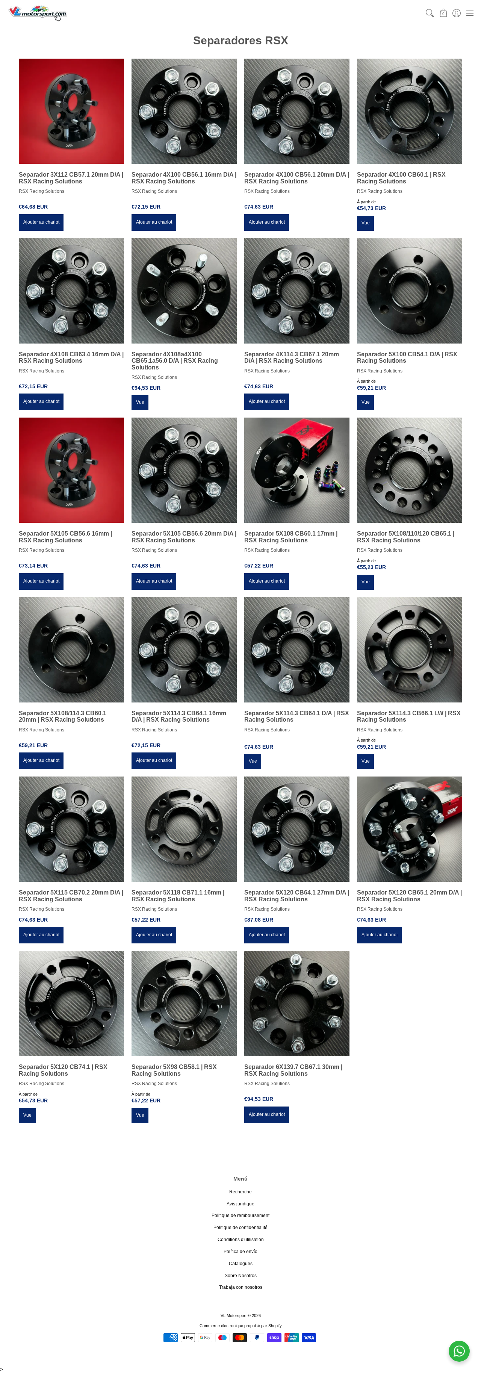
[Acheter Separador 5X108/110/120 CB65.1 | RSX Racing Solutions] (409, 470)
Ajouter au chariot (41, 222)
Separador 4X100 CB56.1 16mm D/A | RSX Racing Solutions (184, 178)
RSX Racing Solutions (41, 191)
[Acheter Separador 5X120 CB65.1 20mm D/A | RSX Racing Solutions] (409, 829)
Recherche (240, 1191)
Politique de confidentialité (240, 1227)
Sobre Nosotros (241, 1275)
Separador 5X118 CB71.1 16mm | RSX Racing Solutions (178, 895)
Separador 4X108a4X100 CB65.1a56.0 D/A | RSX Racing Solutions (175, 361)
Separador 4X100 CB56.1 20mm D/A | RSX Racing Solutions (296, 178)
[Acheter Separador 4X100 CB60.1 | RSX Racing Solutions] (409, 111)
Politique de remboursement (240, 1215)
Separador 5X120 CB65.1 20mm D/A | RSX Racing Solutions (409, 895)
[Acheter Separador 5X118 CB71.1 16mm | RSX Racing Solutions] (184, 829)
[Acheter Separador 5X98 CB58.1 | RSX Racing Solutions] (184, 1003)
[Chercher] (430, 13)
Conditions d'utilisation (241, 1239)
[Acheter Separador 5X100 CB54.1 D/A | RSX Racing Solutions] (409, 291)
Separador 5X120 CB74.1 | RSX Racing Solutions (63, 1070)
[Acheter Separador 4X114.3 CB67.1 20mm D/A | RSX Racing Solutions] (296, 291)
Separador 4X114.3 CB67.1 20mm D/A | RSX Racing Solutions (291, 357)
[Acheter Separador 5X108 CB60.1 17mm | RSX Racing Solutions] (296, 470)
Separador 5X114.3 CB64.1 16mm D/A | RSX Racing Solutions (179, 716)
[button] (443, 13)
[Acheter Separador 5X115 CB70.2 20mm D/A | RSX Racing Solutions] (71, 829)
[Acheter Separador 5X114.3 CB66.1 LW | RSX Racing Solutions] (409, 649)
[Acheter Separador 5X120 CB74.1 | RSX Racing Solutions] (71, 1003)
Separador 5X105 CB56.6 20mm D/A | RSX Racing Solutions (184, 536)
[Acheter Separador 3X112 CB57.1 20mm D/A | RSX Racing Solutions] (71, 111)
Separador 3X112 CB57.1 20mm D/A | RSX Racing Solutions (71, 178)
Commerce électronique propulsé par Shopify (241, 1325)
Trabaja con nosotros (240, 1287)
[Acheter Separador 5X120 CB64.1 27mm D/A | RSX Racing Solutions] (296, 829)
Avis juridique (240, 1203)
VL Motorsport (234, 1315)
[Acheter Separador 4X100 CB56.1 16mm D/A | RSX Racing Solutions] (184, 111)
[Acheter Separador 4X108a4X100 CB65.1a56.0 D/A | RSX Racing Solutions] (184, 291)
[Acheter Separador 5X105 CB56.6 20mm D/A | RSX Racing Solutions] (184, 470)
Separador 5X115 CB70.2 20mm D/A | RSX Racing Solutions (71, 895)
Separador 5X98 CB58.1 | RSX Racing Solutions (174, 1070)
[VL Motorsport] (38, 13)
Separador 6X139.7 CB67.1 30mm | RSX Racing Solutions (293, 1070)
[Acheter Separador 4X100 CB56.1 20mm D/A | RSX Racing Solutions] (296, 111)
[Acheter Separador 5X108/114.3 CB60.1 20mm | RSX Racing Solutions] (71, 649)
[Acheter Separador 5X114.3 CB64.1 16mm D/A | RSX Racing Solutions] (184, 649)
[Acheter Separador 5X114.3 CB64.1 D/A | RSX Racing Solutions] (296, 649)
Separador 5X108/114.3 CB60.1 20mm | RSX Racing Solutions (62, 716)
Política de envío (240, 1251)
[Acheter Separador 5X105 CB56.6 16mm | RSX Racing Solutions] (71, 470)
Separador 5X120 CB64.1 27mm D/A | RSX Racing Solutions (296, 895)
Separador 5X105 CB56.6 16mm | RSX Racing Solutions (65, 536)
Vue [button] (366, 223)
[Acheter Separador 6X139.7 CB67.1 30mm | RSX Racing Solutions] (296, 1003)
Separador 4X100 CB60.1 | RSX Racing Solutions (401, 178)
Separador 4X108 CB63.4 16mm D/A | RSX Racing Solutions (71, 357)
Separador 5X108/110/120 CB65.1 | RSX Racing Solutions (405, 536)
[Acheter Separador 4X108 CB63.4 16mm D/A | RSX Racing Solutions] (71, 291)
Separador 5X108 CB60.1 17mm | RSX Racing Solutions (290, 536)
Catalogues (241, 1263)
